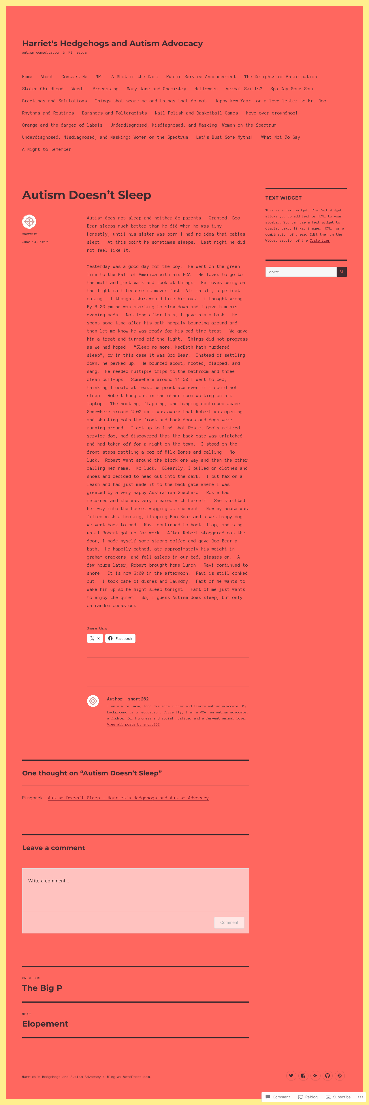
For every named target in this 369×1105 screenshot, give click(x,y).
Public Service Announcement (201, 76)
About (47, 76)
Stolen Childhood (43, 89)
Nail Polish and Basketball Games (196, 113)
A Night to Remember (46, 149)
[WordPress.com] (340, 1076)
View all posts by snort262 (133, 724)
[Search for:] (301, 272)
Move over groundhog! (272, 113)
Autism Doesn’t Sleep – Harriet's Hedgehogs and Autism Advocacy (128, 798)
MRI (99, 76)
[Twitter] (291, 1076)
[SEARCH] (342, 272)
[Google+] (315, 1076)
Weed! (78, 89)
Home (27, 76)
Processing (106, 89)
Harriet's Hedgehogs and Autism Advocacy (112, 43)
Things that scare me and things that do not (151, 101)
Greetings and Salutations (54, 101)
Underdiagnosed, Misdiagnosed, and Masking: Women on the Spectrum (194, 125)
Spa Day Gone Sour (292, 89)
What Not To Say (280, 137)
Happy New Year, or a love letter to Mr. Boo (270, 101)
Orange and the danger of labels (62, 125)
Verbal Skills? (244, 89)
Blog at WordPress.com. (129, 1076)
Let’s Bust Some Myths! (224, 137)
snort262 (30, 234)
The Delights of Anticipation (280, 76)
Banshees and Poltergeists (114, 113)
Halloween (206, 89)
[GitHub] (328, 1076)
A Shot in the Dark (135, 76)
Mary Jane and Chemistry (157, 89)
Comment (229, 922)
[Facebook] (303, 1076)
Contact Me (75, 76)
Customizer (320, 240)
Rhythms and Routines (48, 113)
